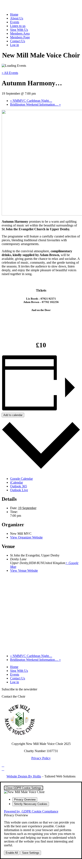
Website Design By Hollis (24, 776)
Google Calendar (21, 478)
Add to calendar (12, 415)
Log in (14, 45)
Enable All (12, 852)
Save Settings (30, 852)
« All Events (10, 73)
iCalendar (16, 482)
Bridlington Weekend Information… (35, 104)
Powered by (31, 811)
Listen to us (17, 26)
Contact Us (17, 41)
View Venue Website (24, 570)
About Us (16, 18)
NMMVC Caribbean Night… (31, 100)
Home (14, 14)
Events (14, 22)
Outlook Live (19, 490)
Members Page (20, 37)
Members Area (20, 33)
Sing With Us (19, 29)
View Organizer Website (26, 537)
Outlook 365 (18, 486)
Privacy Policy (41, 758)
